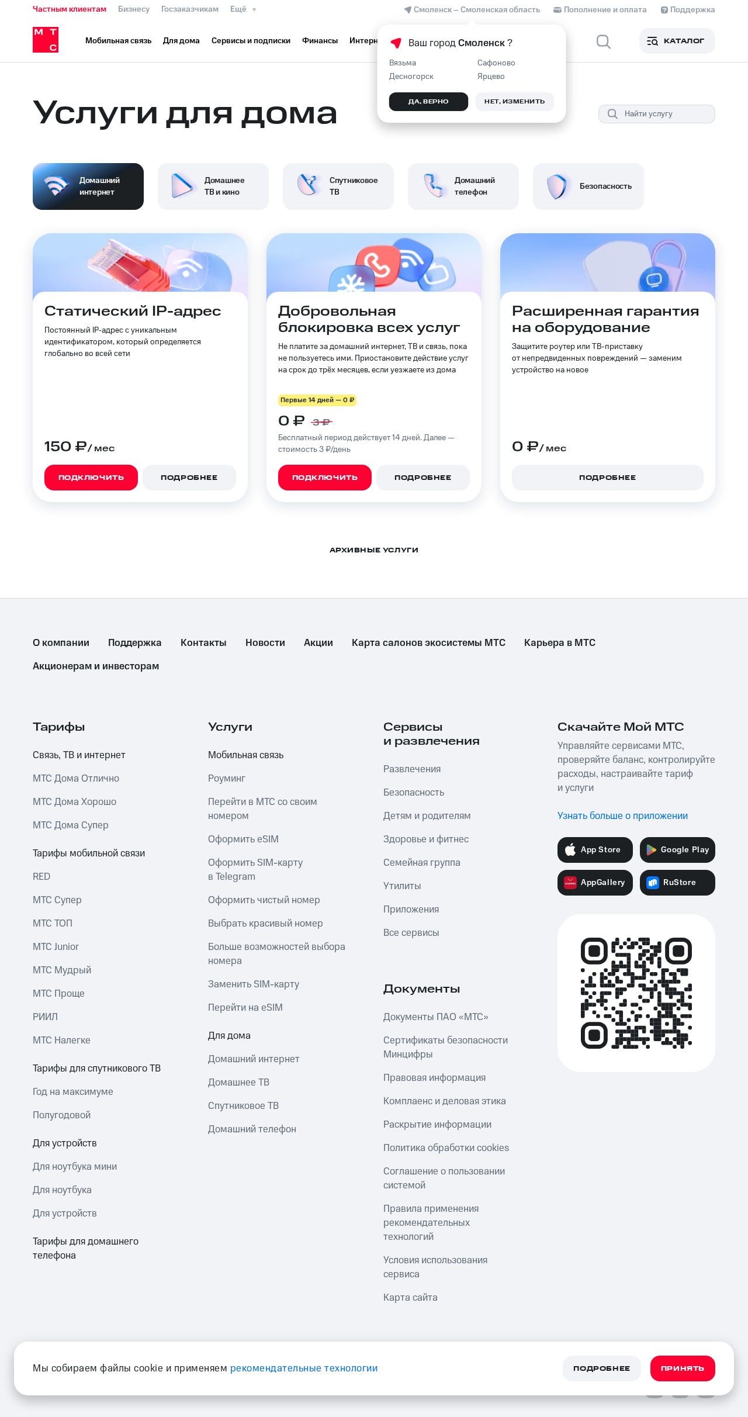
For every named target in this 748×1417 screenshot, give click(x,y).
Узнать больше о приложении (622, 816)
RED (41, 877)
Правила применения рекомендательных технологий (431, 1223)
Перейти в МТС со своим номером (262, 809)
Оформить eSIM (243, 839)
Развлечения (412, 769)
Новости (265, 643)
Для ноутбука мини (75, 1167)
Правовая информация (434, 1078)
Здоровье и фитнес (426, 839)
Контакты (204, 643)
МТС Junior (56, 947)
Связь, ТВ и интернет (79, 755)
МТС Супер (57, 900)
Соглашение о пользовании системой (444, 1178)
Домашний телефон (252, 1129)
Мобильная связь (245, 755)
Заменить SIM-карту (253, 984)
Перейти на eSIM (245, 1008)
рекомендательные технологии (304, 1368)
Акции (318, 643)
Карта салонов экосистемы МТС (428, 643)
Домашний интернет (254, 1059)
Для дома (229, 1036)
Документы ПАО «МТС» (436, 1017)
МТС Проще (59, 994)
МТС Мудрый (62, 970)
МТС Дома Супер (71, 825)
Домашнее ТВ (238, 1083)
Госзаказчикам (190, 9)
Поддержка (135, 643)
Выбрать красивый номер (265, 924)
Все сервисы (411, 933)
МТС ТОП (52, 924)
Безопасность (413, 793)
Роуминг (226, 779)
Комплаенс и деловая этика (444, 1101)
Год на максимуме (73, 1092)
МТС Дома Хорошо (74, 802)
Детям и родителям (427, 816)
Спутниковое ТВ (243, 1106)
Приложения (411, 910)
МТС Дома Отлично (76, 779)
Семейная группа (421, 863)
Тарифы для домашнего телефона (85, 1249)
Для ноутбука (62, 1190)
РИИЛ (45, 1017)
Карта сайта (410, 1298)
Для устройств (65, 1143)
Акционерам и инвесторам (96, 666)
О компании (61, 643)
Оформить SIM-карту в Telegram (255, 870)
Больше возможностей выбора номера (276, 954)
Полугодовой (62, 1115)
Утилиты (402, 886)
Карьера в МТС (559, 643)
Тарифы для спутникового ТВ (97, 1069)
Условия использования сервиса (435, 1267)
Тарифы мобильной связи (89, 853)
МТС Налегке (62, 1041)
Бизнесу (134, 9)
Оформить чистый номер (264, 900)
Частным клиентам (69, 9)
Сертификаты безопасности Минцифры (445, 1048)
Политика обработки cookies (446, 1148)
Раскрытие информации (437, 1125)
